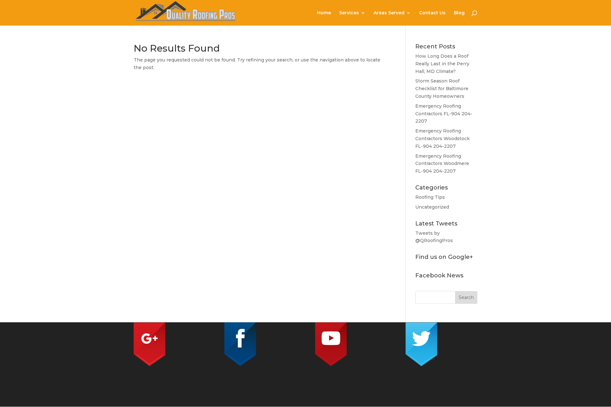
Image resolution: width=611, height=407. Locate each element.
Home (324, 13)
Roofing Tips (430, 197)
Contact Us (432, 13)
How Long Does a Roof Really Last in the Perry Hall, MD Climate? (442, 63)
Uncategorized (432, 207)
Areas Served (389, 13)
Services (349, 13)
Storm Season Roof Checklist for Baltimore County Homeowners (441, 88)
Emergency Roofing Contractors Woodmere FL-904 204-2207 (442, 163)
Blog (459, 13)
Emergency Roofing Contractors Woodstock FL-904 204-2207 (442, 138)
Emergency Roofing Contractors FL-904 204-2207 (443, 113)
